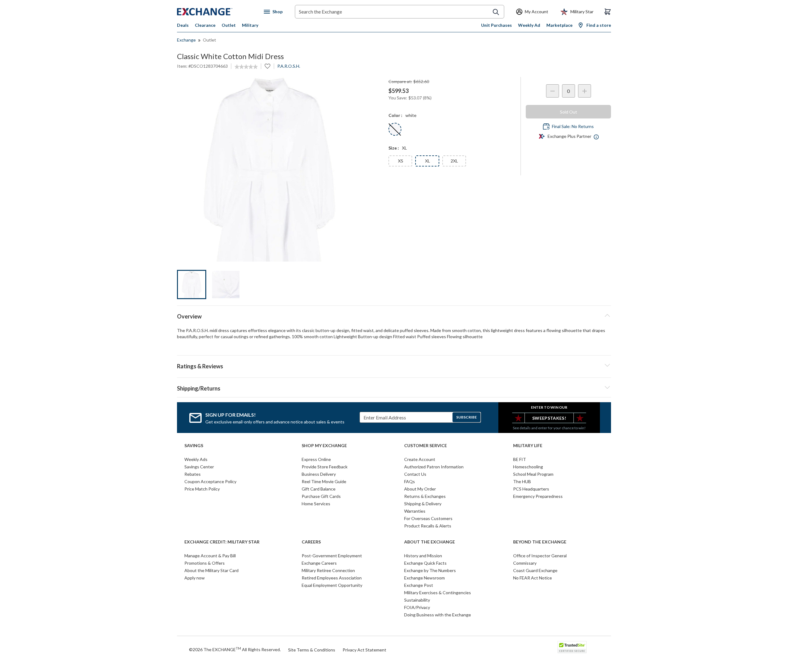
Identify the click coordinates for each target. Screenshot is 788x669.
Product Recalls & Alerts (427, 525)
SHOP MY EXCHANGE (324, 445)
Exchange (186, 39)
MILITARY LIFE (527, 445)
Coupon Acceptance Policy (210, 481)
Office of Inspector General (540, 555)
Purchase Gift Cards (321, 496)
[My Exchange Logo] (216, 11)
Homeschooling (528, 466)
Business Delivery (319, 474)
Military (250, 25)
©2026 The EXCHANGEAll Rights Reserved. (235, 649)
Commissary (525, 563)
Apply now (194, 577)
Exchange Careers (319, 563)
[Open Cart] (607, 12)
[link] (246, 67)
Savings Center (199, 466)
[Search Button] (496, 12)
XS (400, 160)
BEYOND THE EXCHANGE (539, 541)
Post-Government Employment (332, 555)
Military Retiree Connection (328, 570)
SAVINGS (193, 445)
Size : (393, 147)
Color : (395, 115)
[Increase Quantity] (584, 91)
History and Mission (423, 555)
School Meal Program (533, 474)
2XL (454, 160)
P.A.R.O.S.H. (288, 66)
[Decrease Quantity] (552, 91)
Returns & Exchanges (425, 496)
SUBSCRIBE (466, 417)
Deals (183, 25)
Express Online (316, 459)
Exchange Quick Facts (425, 563)
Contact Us (415, 474)
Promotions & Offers (204, 563)
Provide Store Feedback (325, 466)
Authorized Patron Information (434, 466)
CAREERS (311, 541)
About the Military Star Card (211, 570)
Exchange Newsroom (424, 577)
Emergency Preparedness (538, 496)
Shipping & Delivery (422, 503)
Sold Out (568, 111)
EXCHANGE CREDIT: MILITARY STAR (221, 541)
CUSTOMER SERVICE (425, 445)
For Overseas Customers (428, 518)
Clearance (205, 25)
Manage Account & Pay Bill (210, 555)
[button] (394, 365)
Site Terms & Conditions (311, 649)
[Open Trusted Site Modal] (572, 647)
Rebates (192, 474)
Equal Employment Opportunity (332, 585)
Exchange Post (418, 585)
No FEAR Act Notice (532, 577)
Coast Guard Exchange (535, 570)
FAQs (409, 481)
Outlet (229, 25)
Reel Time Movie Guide (324, 481)
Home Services (316, 503)
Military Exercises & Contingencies (437, 592)
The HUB (522, 481)
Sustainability (417, 600)
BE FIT (519, 459)
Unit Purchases (496, 25)
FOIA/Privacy (417, 607)
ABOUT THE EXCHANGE (429, 541)
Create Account (419, 459)
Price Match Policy (202, 488)
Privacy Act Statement (364, 649)
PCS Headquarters (531, 488)
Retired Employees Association (332, 577)
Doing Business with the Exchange (437, 614)
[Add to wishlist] (267, 66)
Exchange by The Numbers (430, 570)
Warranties (414, 511)
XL (427, 160)
